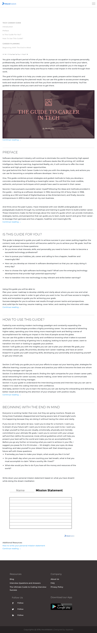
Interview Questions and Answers (25, 583)
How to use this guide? (13, 38)
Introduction (8, 27)
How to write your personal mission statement (24, 546)
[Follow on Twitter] (13, 609)
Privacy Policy (57, 587)
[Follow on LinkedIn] (13, 615)
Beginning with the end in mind (17, 48)
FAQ (53, 583)
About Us (55, 579)
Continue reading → (12, 140)
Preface (6, 31)
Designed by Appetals (63, 629)
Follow (20, 603)
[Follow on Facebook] (13, 603)
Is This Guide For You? (12, 35)
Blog (12, 579)
